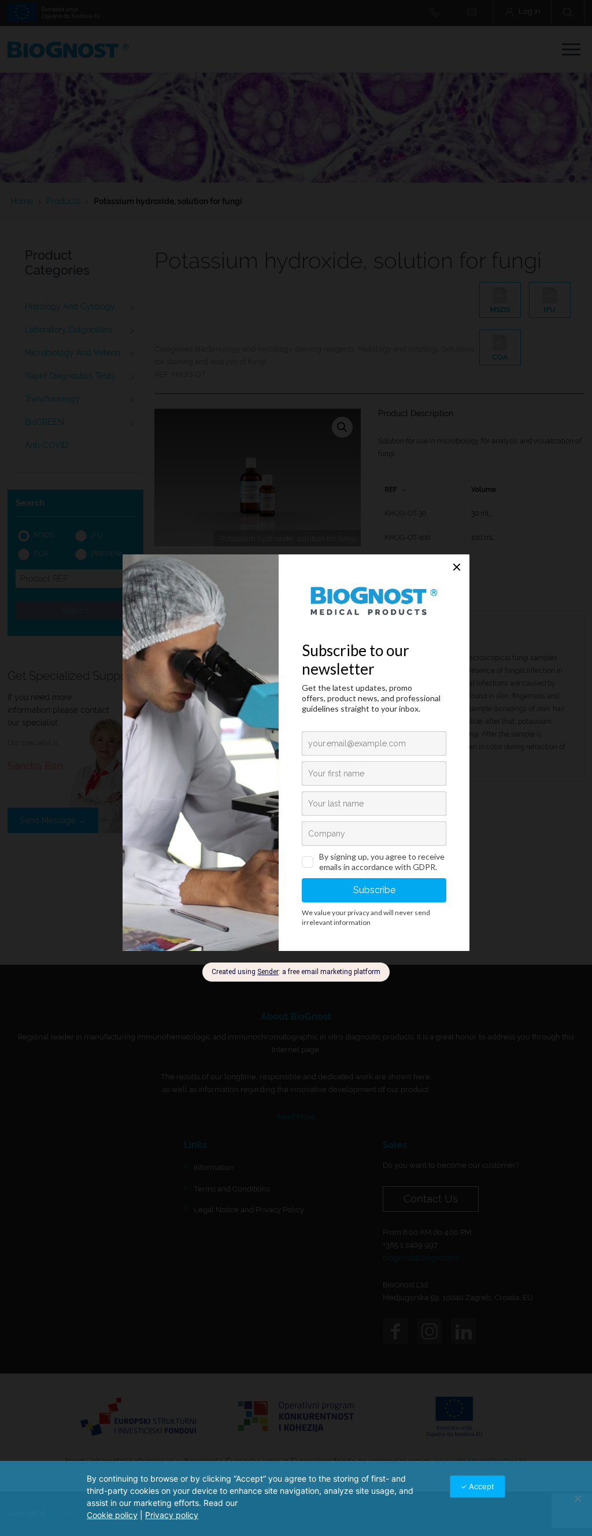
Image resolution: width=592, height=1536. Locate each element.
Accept (481, 1486)
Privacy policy (171, 1515)
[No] (577, 1498)
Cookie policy (112, 1515)
